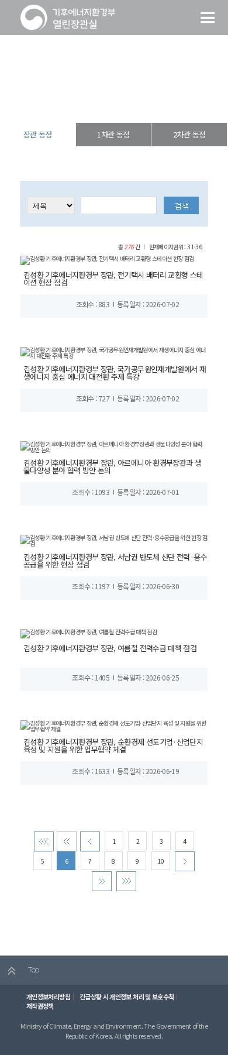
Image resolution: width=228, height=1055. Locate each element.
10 (160, 861)
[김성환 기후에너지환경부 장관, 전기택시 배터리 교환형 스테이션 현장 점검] (107, 259)
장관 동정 (146, 102)
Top (32, 969)
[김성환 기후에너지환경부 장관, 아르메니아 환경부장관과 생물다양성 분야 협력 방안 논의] (114, 446)
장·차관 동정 (111, 102)
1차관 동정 (113, 134)
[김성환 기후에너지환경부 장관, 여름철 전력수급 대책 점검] (88, 632)
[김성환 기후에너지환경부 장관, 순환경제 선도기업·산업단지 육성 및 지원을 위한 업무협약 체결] (114, 725)
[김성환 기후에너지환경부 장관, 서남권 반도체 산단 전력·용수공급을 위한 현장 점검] (114, 539)
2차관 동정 (189, 134)
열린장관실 (74, 102)
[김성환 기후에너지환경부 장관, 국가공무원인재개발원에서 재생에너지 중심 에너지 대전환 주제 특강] (114, 352)
